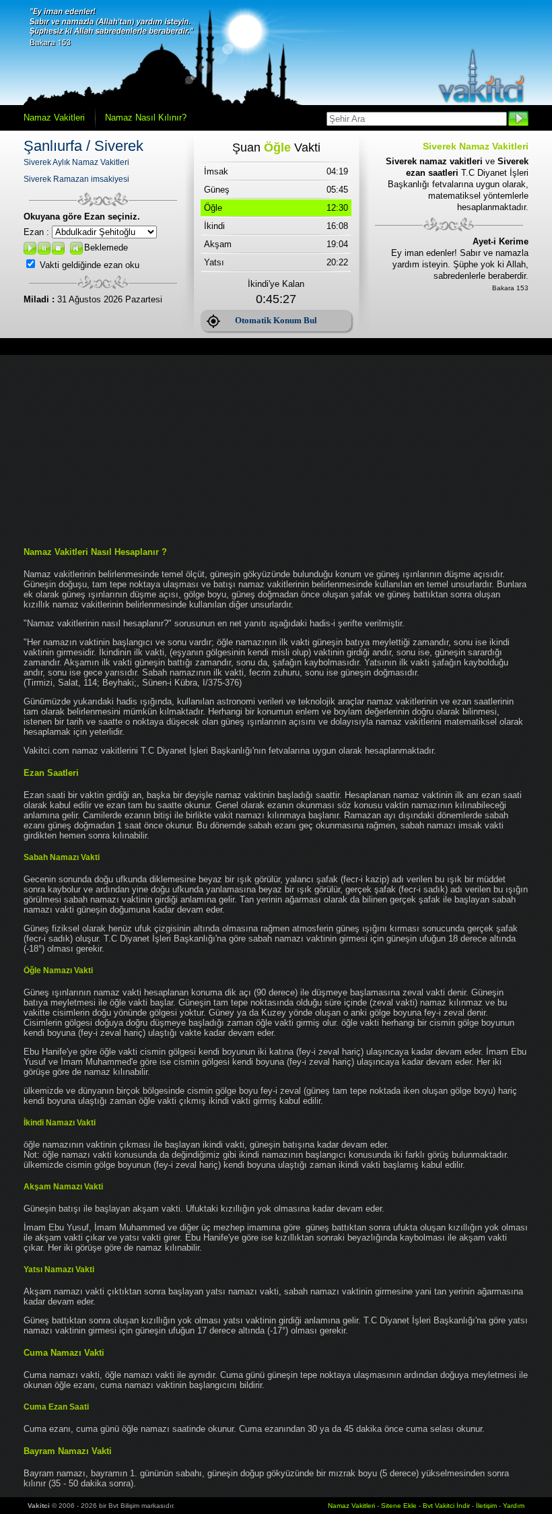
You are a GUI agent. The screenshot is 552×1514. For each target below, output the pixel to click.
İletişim (486, 1505)
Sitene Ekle (399, 1505)
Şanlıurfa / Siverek (83, 145)
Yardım (513, 1505)
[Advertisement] (276, 449)
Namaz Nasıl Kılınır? (145, 117)
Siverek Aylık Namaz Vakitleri (76, 162)
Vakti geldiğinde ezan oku (89, 265)
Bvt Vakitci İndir (447, 1505)
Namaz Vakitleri (54, 117)
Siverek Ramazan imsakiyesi (76, 179)
